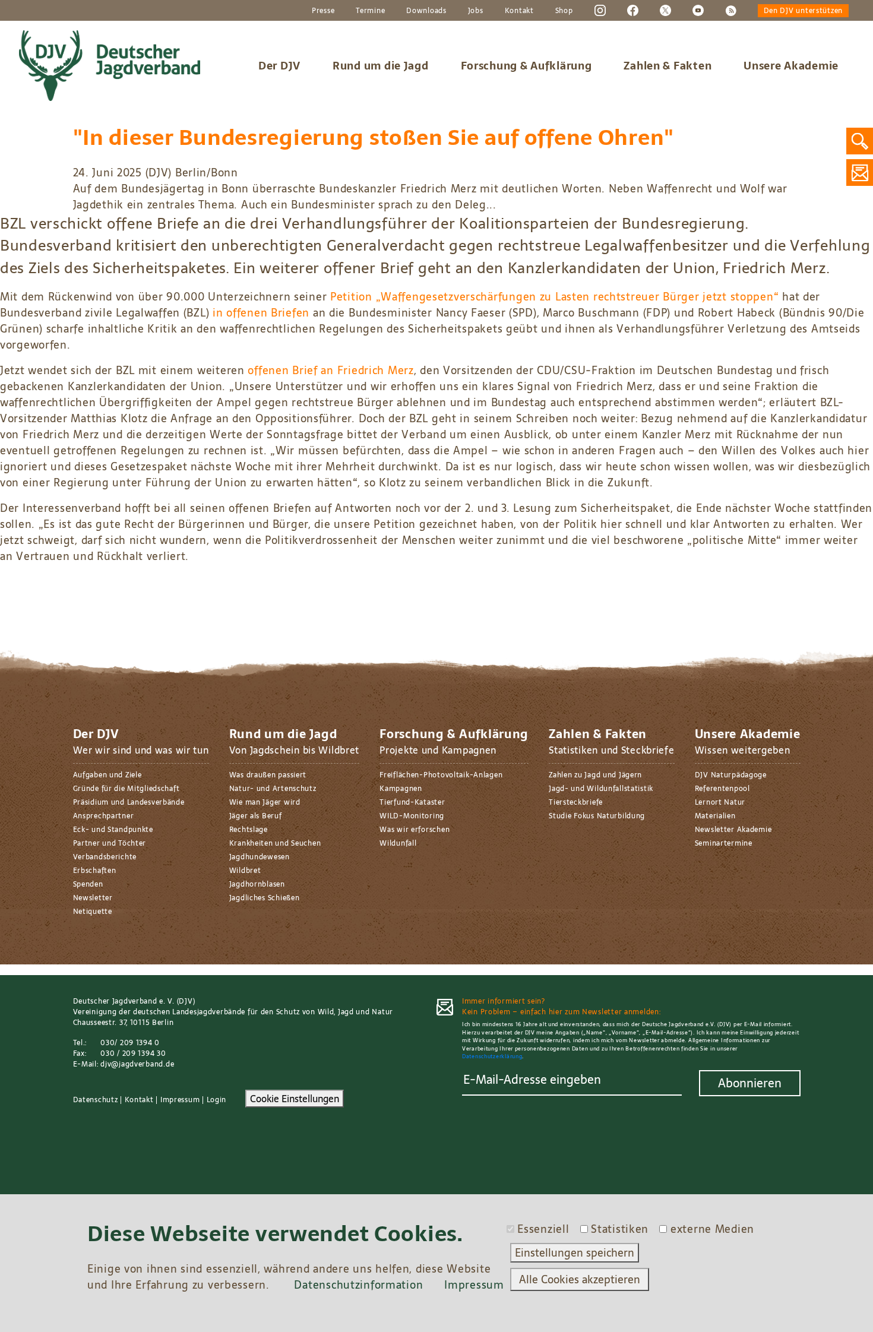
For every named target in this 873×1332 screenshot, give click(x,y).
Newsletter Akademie (733, 830)
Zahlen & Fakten (667, 65)
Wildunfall (397, 843)
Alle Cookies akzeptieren (579, 1279)
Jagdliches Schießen (264, 898)
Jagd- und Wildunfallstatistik (601, 789)
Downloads (426, 11)
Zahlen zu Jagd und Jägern (595, 775)
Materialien (715, 816)
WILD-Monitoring (411, 816)
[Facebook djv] (632, 10)
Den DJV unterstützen (803, 11)
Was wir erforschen (414, 830)
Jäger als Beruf (255, 816)
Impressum (180, 1100)
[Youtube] (698, 10)
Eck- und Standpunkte (113, 830)
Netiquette (92, 911)
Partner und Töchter (110, 843)
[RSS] (730, 10)
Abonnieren (750, 1083)
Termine (370, 11)
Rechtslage (248, 830)
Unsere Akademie (791, 65)
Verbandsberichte (105, 857)
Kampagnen (400, 789)
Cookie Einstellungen (294, 1098)
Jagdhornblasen (257, 884)
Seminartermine (723, 843)
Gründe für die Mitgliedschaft (126, 789)
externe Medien (712, 1229)
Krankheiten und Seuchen (275, 843)
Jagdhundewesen (259, 857)
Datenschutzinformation (358, 1284)
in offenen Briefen (261, 312)
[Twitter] (665, 10)
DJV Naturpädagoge (731, 775)
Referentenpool (722, 789)
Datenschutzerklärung (492, 1056)
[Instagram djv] (600, 10)
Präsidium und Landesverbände (129, 802)
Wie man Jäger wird (265, 802)
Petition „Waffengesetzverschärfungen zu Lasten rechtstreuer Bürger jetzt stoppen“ (554, 296)
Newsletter (93, 898)
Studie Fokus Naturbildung (597, 816)
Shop (564, 11)
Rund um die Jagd (381, 65)
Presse (323, 11)
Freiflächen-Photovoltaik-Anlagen (440, 775)
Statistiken (620, 1229)
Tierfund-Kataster (412, 802)
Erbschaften (94, 871)
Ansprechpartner (103, 816)
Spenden (88, 884)
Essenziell (543, 1229)
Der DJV (279, 65)
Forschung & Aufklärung (526, 65)
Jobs (475, 11)
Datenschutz (95, 1100)
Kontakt (519, 11)
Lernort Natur (720, 802)
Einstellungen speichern (574, 1252)
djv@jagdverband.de (137, 1064)
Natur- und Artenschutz (273, 789)
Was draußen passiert (267, 775)
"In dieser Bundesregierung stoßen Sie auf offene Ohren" (374, 137)
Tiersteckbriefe (576, 802)
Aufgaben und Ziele (107, 775)
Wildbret (245, 871)
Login (217, 1100)
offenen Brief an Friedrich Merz (330, 370)
